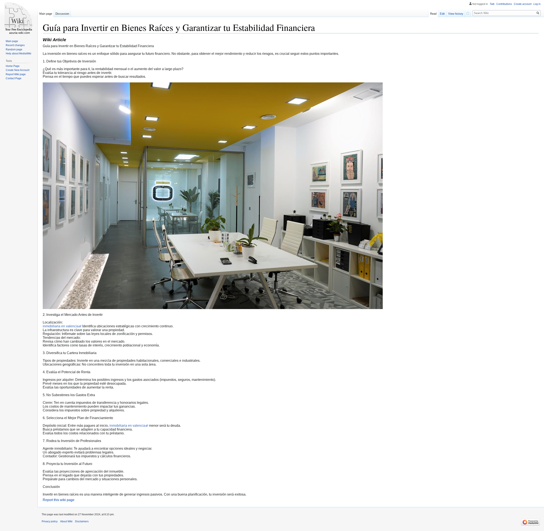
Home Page (13, 66)
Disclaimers (82, 521)
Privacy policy (50, 521)
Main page (45, 13)
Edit (442, 13)
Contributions (504, 4)
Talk (492, 4)
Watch (468, 12)
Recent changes (15, 45)
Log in (537, 4)
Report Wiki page (16, 74)
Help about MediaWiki (18, 53)
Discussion (62, 13)
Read (433, 13)
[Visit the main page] (19, 17)
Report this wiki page (58, 500)
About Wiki (66, 521)
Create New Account (17, 70)
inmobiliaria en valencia (61, 326)
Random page (14, 49)
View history (455, 13)
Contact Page (13, 78)
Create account (522, 4)
